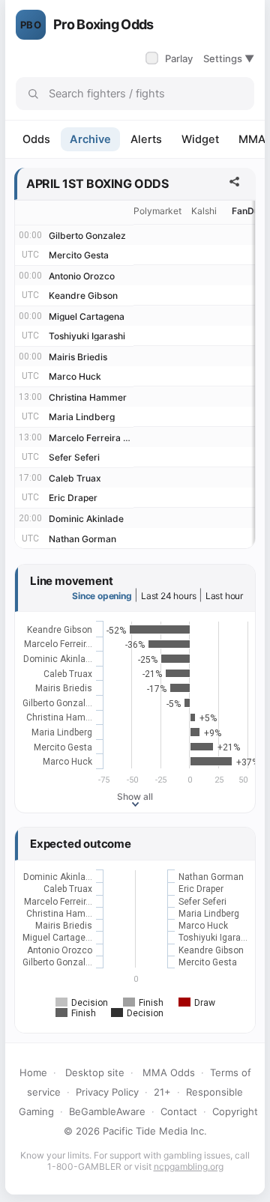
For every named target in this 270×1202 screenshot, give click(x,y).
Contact (178, 1111)
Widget (200, 139)
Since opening (101, 595)
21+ (162, 1092)
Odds (36, 139)
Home (33, 1072)
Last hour (224, 595)
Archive (90, 139)
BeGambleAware (107, 1111)
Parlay (170, 58)
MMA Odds (168, 1072)
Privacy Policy (107, 1092)
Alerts (146, 139)
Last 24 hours (168, 595)
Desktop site (94, 1072)
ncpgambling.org (189, 1166)
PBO (30, 25)
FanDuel (249, 210)
